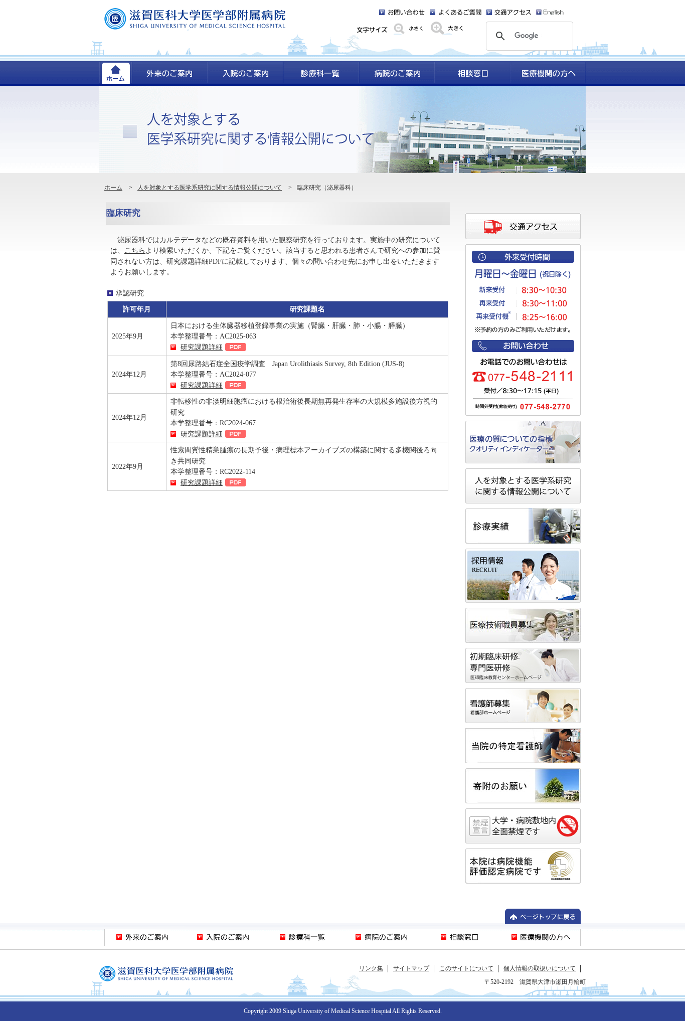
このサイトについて (466, 968)
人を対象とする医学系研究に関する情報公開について (209, 187)
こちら (134, 250)
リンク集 (371, 968)
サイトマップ (411, 968)
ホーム (113, 187)
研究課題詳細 (202, 347)
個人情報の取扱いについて (539, 968)
